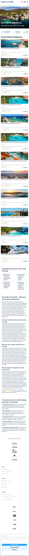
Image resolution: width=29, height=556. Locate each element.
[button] (25, 2)
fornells (5, 5)
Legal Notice (6, 469)
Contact (5, 483)
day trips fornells (11, 5)
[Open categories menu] (27, 2)
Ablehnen (14, 549)
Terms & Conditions (7, 471)
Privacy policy (6, 473)
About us (5, 485)
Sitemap (5, 487)
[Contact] (22, 2)
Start (2, 5)
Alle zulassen (14, 544)
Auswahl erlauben (14, 547)
